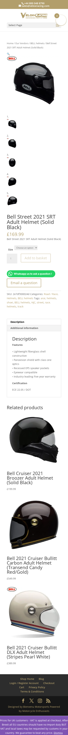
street (40, 302)
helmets (51, 298)
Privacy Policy (37, 687)
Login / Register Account (24, 683)
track (20, 306)
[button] (8, 54)
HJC (33, 302)
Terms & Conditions (32, 691)
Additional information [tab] (24, 328)
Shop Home (27, 679)
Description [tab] (17, 322)
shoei (10, 302)
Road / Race (51, 294)
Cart (21, 687)
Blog (41, 679)
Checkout (49, 683)
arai (43, 298)
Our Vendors (21, 43)
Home (10, 43)
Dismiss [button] (58, 732)
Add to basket (36, 258)
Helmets (11, 298)
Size (10, 249)
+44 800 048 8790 (34, 3)
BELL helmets (37, 43)
